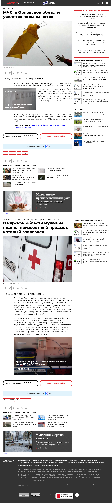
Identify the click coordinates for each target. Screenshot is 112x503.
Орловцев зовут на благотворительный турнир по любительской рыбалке (23, 177)
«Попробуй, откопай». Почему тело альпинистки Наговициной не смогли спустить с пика (95, 239)
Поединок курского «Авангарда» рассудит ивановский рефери (91, 51)
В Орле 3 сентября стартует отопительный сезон (56, 169)
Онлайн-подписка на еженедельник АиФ (32, 463)
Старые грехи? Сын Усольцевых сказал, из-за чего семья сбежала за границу (95, 101)
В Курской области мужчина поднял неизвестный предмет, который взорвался (91, 25)
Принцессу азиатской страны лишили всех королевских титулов (95, 113)
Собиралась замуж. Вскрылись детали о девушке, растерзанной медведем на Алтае (94, 65)
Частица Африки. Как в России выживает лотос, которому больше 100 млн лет (95, 261)
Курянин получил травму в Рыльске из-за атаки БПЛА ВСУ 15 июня (41, 363)
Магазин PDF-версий (56, 463)
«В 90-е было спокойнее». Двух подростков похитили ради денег (94, 78)
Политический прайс (25, 465)
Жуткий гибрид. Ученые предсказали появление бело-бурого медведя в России (96, 232)
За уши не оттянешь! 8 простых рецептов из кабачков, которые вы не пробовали (96, 225)
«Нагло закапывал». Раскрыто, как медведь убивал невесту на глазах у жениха (95, 72)
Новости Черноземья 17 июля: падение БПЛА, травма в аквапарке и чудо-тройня (57, 424)
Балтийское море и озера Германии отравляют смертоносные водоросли (95, 134)
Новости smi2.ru (10, 213)
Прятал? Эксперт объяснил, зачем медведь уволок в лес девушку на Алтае (95, 246)
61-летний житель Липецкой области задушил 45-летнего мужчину (91, 34)
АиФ (18, 283)
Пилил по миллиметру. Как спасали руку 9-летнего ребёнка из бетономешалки (23, 417)
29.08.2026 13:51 (8, 220)
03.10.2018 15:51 (8, 9)
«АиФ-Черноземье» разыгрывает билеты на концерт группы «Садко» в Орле (23, 170)
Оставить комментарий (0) (56, 136)
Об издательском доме (89, 460)
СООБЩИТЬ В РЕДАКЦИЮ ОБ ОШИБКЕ (47, 465)
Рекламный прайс (24, 460)
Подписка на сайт (61, 460)
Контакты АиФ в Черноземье (42, 460)
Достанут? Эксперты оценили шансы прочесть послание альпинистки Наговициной (96, 254)
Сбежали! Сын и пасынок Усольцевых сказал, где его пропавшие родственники (96, 93)
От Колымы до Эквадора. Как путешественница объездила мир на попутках (91, 16)
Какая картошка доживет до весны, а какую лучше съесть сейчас (95, 120)
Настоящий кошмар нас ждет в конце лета (95, 127)
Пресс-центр (74, 460)
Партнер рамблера (48, 495)
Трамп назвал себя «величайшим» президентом (94, 141)
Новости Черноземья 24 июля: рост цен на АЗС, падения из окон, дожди (24, 424)
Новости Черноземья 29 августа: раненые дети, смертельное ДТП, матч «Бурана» (91, 42)
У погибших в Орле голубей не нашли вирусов (57, 176)
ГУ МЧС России (8, 68)
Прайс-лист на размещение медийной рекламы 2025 (86, 463)
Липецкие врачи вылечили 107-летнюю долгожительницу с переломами (57, 417)
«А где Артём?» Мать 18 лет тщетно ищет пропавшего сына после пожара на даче (95, 86)
